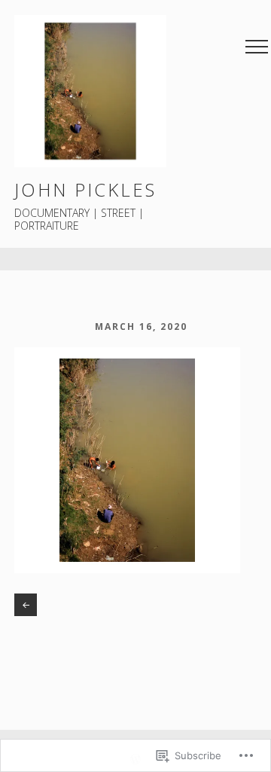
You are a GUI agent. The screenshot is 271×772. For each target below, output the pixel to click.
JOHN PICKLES (85, 189)
